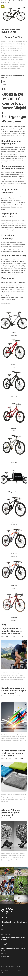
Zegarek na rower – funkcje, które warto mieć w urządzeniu (11, 631)
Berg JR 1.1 (14, 364)
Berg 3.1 (14, 332)
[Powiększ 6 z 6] (26, 897)
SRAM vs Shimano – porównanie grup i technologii (11, 812)
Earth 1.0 (14, 522)
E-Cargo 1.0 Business (14, 492)
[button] (24, 7)
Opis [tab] (4, 81)
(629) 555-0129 (5, 956)
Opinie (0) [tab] (5, 84)
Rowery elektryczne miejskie (17, 75)
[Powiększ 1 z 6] (12, 868)
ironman (22, 636)
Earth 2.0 (14, 554)
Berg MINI (14, 428)
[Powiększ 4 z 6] (26, 878)
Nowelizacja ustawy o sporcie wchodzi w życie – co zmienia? (13, 690)
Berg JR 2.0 (14, 396)
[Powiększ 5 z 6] (12, 897)
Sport (18, 695)
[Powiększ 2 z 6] (26, 868)
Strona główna (4, 0)
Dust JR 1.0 (14, 460)
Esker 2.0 (14, 617)
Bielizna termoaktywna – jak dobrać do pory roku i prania (13, 753)
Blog (3, 624)
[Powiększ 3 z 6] (12, 878)
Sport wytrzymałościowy (9, 910)
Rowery (11, 0)
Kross (6, 77)
